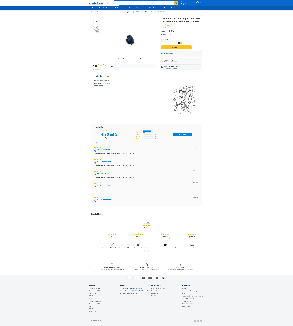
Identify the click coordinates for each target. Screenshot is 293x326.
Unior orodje (131, 7)
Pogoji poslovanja (187, 304)
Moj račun (184, 4)
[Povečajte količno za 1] (177, 34)
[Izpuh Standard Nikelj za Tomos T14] (106, 245)
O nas (184, 288)
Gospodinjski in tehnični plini (190, 291)
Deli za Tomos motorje (141, 7)
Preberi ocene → (96, 69)
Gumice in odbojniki (124, 12)
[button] (166, 25)
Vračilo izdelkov (187, 301)
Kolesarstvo (173, 7)
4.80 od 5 (109, 134)
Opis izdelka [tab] (98, 76)
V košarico (177, 47)
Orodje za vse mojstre (120, 7)
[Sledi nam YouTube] (201, 321)
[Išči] (176, 3)
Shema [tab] (107, 76)
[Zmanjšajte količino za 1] (168, 34)
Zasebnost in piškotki (188, 298)
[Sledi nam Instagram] (198, 321)
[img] (97, 147)
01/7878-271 (136, 291)
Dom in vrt (94, 7)
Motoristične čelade (154, 7)
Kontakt (184, 293)
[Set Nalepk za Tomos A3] (186, 245)
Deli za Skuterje (164, 7)
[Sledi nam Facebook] (195, 321)
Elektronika (102, 7)
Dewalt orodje (109, 7)
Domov (93, 12)
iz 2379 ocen (146, 228)
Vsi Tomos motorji (113, 12)
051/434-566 (131, 288)
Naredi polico (186, 306)
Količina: (163, 34)
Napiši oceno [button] (182, 134)
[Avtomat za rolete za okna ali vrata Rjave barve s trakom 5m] (133, 245)
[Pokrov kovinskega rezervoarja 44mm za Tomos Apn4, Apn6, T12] (160, 245)
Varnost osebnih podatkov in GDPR (192, 296)
